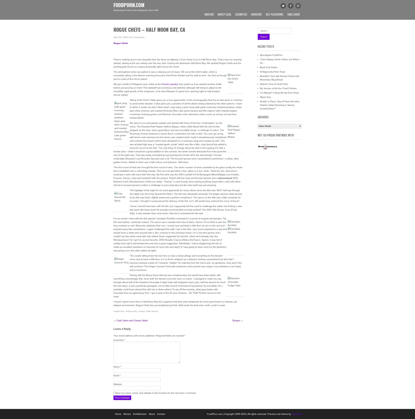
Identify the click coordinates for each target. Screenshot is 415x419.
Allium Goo (265, 97)
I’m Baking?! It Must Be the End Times (279, 92)
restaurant (118, 311)
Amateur (209, 14)
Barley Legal (224, 14)
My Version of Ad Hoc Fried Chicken (278, 88)
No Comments (137, 37)
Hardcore (256, 14)
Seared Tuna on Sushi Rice (274, 84)
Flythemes (296, 414)
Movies (127, 414)
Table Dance (293, 14)
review (141, 311)
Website (117, 384)
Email (117, 375)
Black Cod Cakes (268, 67)
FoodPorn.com (128, 5)
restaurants (131, 311)
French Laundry (169, 84)
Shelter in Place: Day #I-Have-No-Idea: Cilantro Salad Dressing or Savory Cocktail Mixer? (280, 105)
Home (118, 414)
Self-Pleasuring (274, 14)
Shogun (237, 320)
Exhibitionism (140, 414)
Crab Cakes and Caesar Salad (130, 320)
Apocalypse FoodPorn (271, 55)
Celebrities (241, 14)
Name (117, 366)
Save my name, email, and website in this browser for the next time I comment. (156, 393)
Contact (161, 414)
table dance (152, 311)
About (152, 414)
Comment (119, 340)
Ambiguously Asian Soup (272, 71)
